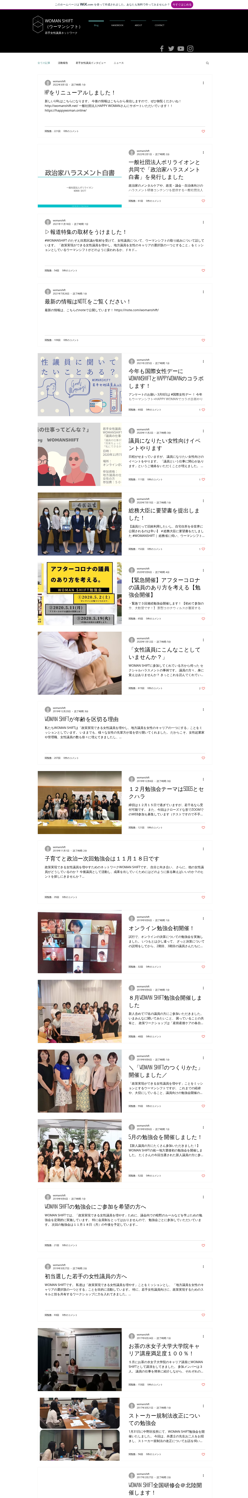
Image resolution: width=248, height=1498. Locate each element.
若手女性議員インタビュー (91, 63)
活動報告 (63, 63)
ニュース (119, 63)
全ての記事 (44, 63)
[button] (207, 63)
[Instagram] (190, 49)
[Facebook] (162, 49)
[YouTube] (181, 49)
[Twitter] (171, 49)
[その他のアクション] (204, 83)
